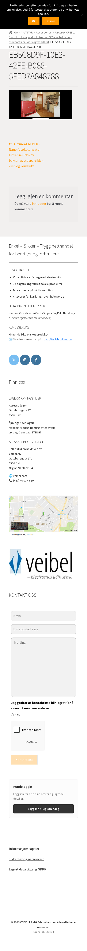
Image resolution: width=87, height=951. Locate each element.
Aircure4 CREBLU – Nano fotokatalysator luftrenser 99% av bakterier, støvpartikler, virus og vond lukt (43, 37)
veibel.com (20, 476)
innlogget (39, 203)
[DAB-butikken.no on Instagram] (25, 360)
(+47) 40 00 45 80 (23, 480)
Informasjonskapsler (24, 849)
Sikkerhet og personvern (26, 859)
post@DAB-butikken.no (57, 339)
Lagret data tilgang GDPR (27, 869)
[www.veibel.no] (36, 360)
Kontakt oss (24, 759)
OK (17, 715)
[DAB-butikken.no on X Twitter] (14, 360)
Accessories (44, 32)
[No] (82, 15)
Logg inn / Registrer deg (43, 809)
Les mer (50, 21)
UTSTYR (28, 32)
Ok (33, 21)
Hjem (17, 32)
